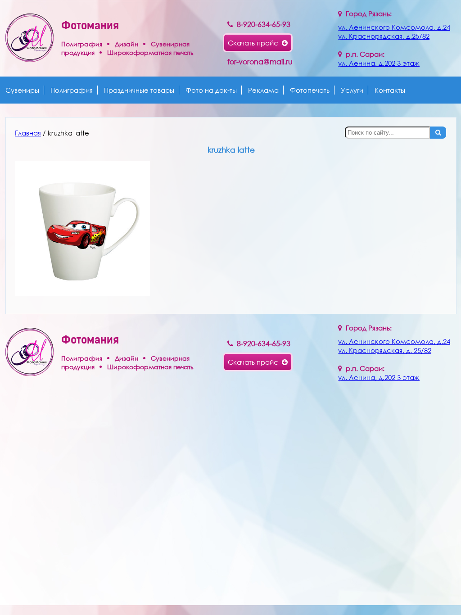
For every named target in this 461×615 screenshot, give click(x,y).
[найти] (438, 133)
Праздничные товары (139, 90)
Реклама (263, 90)
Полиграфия (71, 90)
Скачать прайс (255, 42)
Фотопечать (310, 90)
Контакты (390, 90)
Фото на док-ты (211, 90)
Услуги (352, 90)
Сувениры (22, 90)
